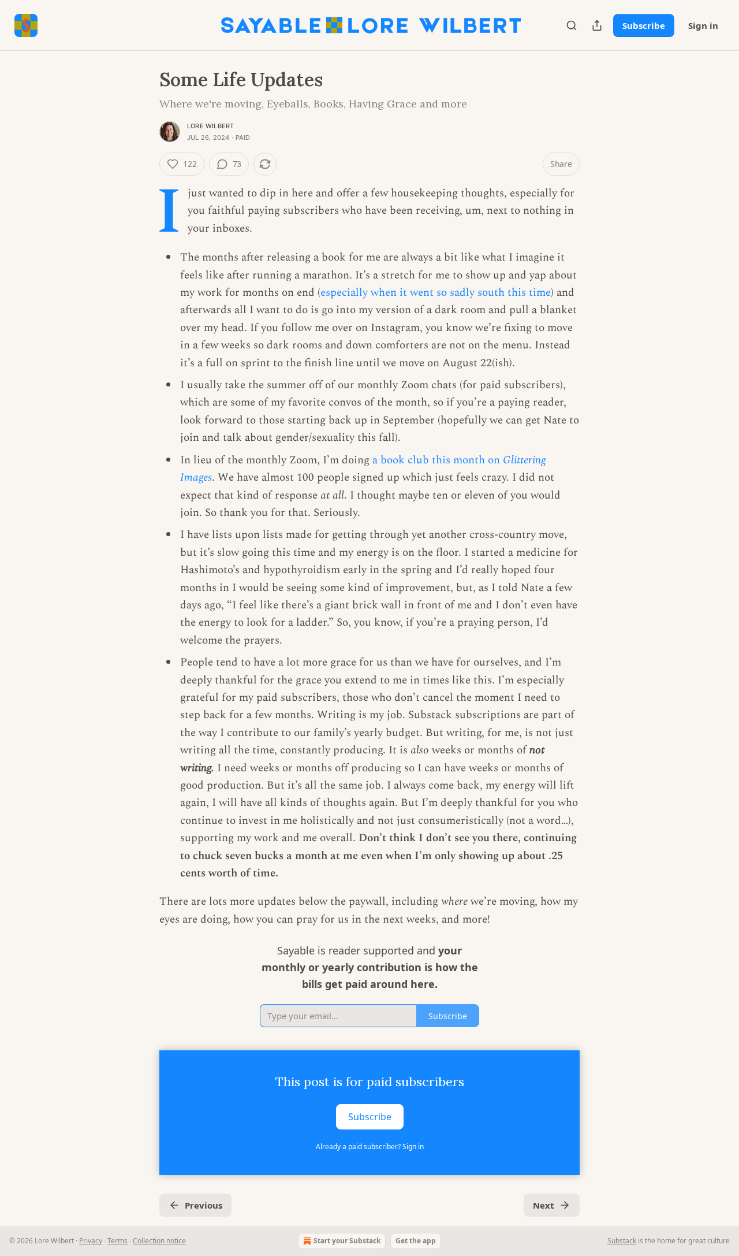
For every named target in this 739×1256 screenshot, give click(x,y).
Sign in (703, 25)
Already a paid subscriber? (370, 1146)
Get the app (415, 1241)
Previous (203, 1205)
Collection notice (159, 1241)
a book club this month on (437, 460)
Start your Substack (346, 1241)
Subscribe (643, 25)
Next (543, 1205)
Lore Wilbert (210, 126)
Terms (117, 1241)
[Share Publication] (597, 25)
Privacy (90, 1241)
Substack (621, 1241)
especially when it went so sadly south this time (435, 292)
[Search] (571, 25)
